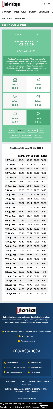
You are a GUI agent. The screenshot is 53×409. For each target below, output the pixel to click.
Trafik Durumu (35, 363)
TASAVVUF (19, 392)
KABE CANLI (20, 19)
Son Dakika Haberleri (14, 372)
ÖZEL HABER (20, 12)
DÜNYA (32, 12)
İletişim (39, 381)
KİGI (41, 130)
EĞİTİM (44, 389)
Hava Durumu (12, 363)
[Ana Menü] (49, 4)
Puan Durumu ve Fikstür (16, 367)
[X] (20, 351)
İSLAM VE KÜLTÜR (31, 392)
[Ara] (45, 4)
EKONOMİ (44, 12)
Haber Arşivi (35, 372)
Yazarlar (32, 381)
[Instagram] (24, 351)
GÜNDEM (6, 12)
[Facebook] (15, 351)
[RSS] (38, 351)
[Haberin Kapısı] (11, 4)
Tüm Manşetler (36, 367)
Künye (46, 381)
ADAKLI (12, 130)
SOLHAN (14, 135)
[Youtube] (33, 351)
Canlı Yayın (26, 384)
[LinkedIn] (29, 351)
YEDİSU (38, 135)
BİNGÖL (21, 130)
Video (22, 381)
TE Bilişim (32, 399)
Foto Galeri (10, 381)
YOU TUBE (7, 19)
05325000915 (28, 336)
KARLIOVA (32, 130)
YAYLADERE (26, 135)
